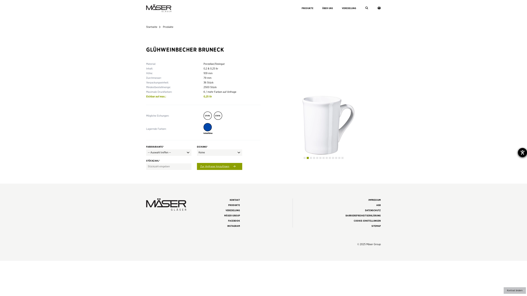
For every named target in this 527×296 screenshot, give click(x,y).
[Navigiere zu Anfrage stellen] (379, 8)
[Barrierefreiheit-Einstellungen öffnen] (522, 152)
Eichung (202, 147)
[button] (305, 158)
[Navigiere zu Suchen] (366, 8)
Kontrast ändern (515, 290)
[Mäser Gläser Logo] (158, 8)
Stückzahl (153, 161)
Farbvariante (155, 147)
